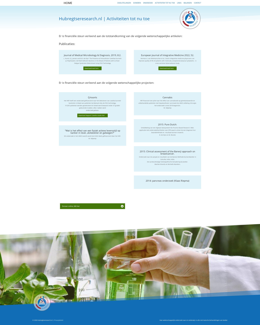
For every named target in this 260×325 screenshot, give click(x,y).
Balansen (188, 3)
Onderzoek (148, 3)
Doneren (137, 3)
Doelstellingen (124, 3)
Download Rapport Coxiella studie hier (92, 115)
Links (179, 3)
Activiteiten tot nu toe (165, 3)
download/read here (92, 68)
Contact (197, 3)
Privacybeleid (58, 320)
